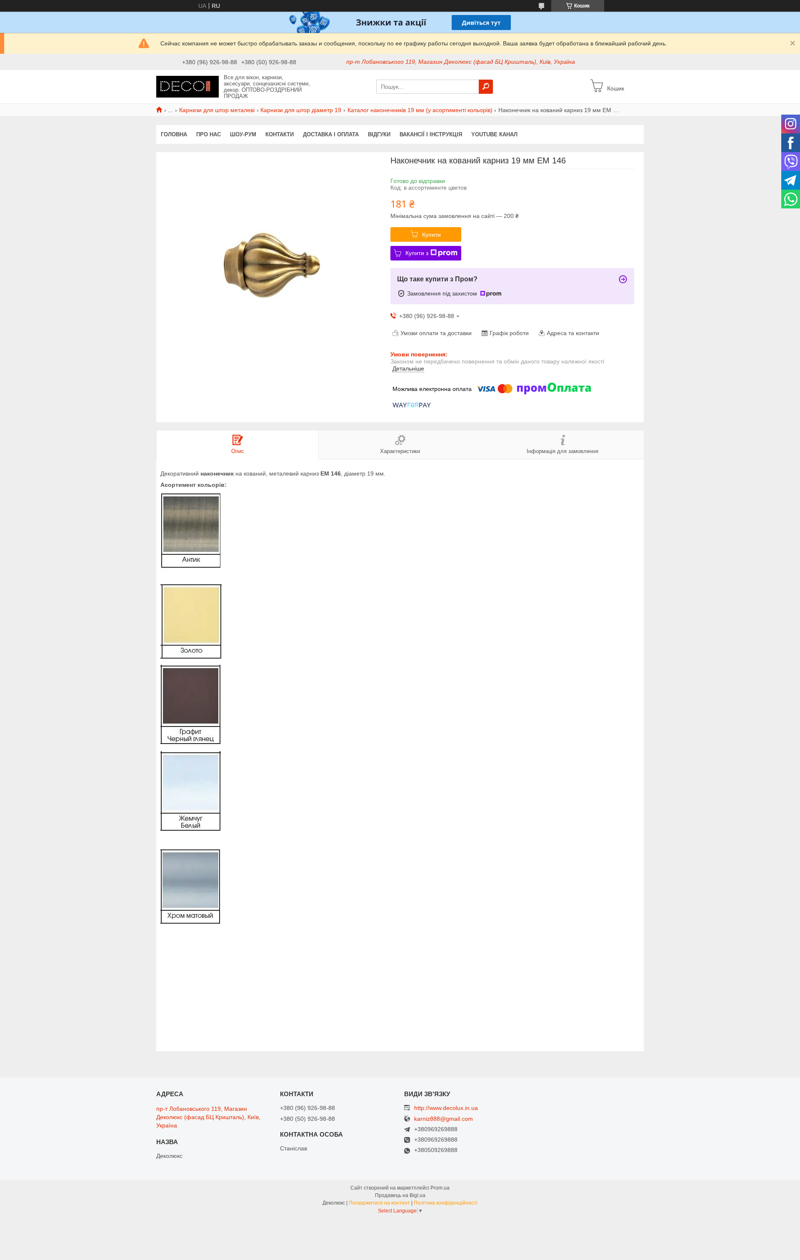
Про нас (208, 134)
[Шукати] (486, 87)
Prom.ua (440, 1188)
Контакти (279, 134)
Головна (174, 134)
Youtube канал (494, 134)
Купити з (416, 253)
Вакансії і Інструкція (431, 134)
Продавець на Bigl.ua (400, 1195)
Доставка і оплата (331, 134)
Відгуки (379, 134)
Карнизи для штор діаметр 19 (300, 110)
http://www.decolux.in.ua (446, 1108)
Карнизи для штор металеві (217, 110)
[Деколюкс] (187, 86)
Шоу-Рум (243, 134)
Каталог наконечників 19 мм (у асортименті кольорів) (420, 110)
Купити (431, 234)
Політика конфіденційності (446, 1203)
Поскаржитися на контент (379, 1203)
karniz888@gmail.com (443, 1119)
